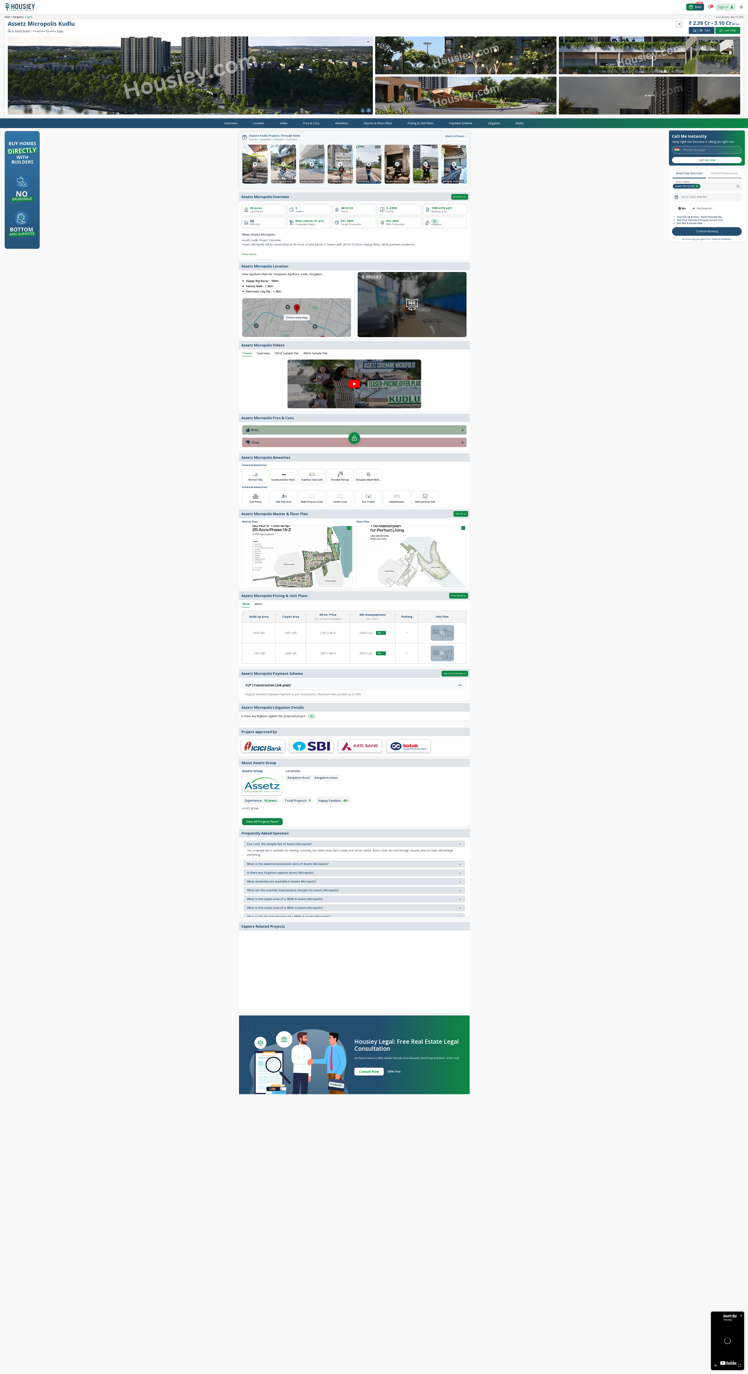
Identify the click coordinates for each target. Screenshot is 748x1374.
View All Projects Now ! (262, 821)
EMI (379, 632)
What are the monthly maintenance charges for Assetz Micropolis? (293, 890)
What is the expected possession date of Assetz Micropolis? (288, 864)
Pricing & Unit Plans (421, 123)
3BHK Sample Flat (286, 353)
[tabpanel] (707, 221)
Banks (520, 123)
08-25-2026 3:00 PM (694, 197)
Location (258, 123)
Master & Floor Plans (378, 123)
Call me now (707, 160)
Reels (698, 7)
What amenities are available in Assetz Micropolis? (281, 881)
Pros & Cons (311, 123)
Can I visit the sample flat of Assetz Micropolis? (279, 844)
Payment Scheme (460, 123)
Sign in (723, 7)
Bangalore (18, 17)
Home (7, 17)
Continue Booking (707, 231)
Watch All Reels (454, 136)
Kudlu (29, 17)
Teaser (247, 353)
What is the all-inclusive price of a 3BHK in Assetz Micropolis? (288, 916)
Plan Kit (459, 513)
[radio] (673, 208)
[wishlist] (368, 41)
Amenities (341, 123)
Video (283, 123)
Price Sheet (457, 595)
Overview (230, 123)
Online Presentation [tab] (724, 173)
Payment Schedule (453, 673)
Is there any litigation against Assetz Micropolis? (280, 872)
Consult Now (369, 1071)
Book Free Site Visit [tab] (689, 173)
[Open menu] (741, 7)
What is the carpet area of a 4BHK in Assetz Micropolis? (285, 908)
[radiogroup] (707, 208)
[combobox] (721, 186)
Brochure (458, 196)
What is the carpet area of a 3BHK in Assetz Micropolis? (285, 899)
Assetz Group (20, 31)
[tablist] (707, 173)
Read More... (250, 254)
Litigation (494, 123)
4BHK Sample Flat (315, 353)
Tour (703, 30)
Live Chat (730, 30)
